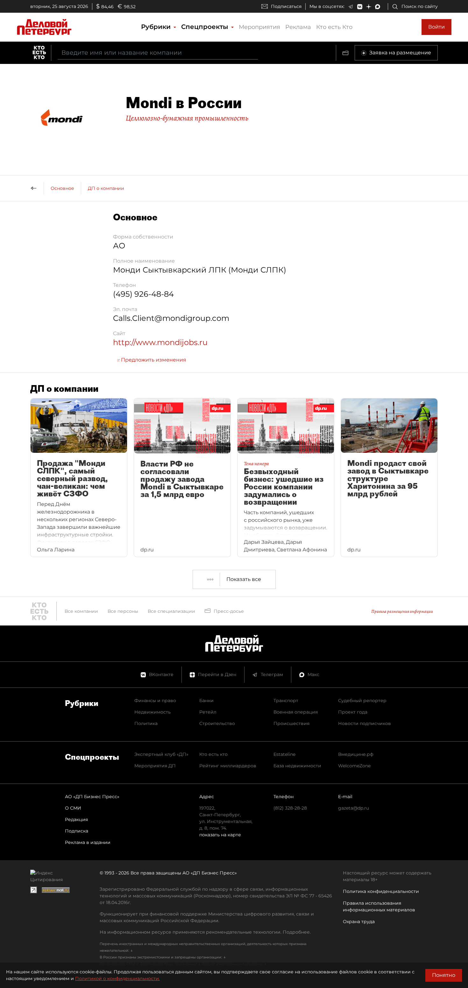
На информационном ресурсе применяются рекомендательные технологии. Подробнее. (205, 932)
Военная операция (295, 712)
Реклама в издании (87, 842)
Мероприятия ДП (155, 766)
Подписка (76, 831)
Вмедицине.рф (355, 754)
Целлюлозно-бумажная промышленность (187, 118)
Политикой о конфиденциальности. (117, 978)
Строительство (217, 723)
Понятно (443, 975)
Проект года (352, 712)
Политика (146, 723)
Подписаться (286, 6)
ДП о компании (106, 188)
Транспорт (285, 700)
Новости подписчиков (364, 723)
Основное (62, 188)
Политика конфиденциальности (381, 891)
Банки (206, 700)
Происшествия (291, 723)
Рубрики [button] (157, 27)
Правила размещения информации (402, 611)
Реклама (298, 27)
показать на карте (220, 835)
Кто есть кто (213, 754)
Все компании (81, 611)
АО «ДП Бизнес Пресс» (92, 796)
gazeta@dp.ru (353, 808)
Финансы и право (155, 700)
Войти (436, 27)
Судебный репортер (362, 700)
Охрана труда (359, 921)
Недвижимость (152, 712)
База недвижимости (297, 766)
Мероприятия (259, 27)
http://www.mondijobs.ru (160, 342)
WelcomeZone (354, 766)
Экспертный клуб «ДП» (161, 754)
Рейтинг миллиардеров (227, 766)
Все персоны (123, 611)
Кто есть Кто (334, 27)
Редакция (76, 819)
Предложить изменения (153, 360)
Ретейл (207, 712)
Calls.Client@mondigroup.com (171, 318)
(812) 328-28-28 (290, 808)
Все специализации (171, 611)
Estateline (284, 754)
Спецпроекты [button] (205, 27)
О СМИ (73, 808)
